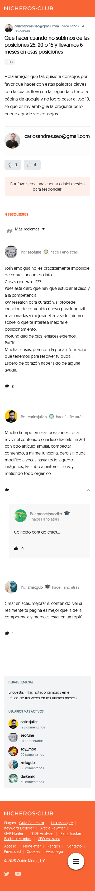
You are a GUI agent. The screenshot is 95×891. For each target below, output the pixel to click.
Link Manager (62, 822)
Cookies (33, 851)
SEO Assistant (49, 838)
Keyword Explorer (19, 828)
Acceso (10, 846)
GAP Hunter (13, 833)
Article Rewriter (52, 828)
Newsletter (32, 846)
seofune (34, 252)
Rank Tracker (70, 833)
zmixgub (35, 587)
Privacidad (12, 851)
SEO (10, 62)
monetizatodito (49, 513)
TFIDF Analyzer (42, 833)
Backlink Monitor (17, 838)
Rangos (54, 846)
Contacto (74, 846)
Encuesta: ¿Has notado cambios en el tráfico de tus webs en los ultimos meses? (42, 695)
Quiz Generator (31, 822)
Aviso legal (55, 851)
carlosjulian (37, 416)
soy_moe (28, 749)
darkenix (28, 776)
